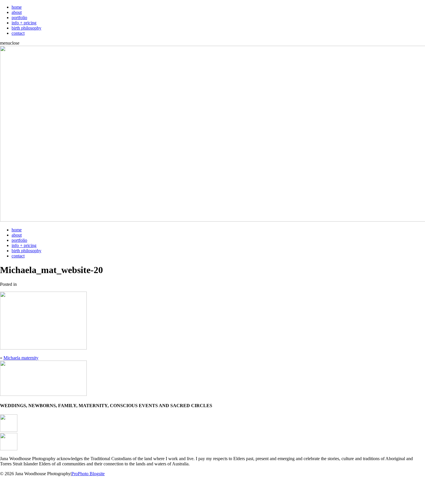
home (17, 7)
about (17, 12)
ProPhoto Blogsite (88, 473)
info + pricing (24, 22)
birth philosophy (26, 27)
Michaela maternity (20, 357)
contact (18, 33)
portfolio (19, 17)
